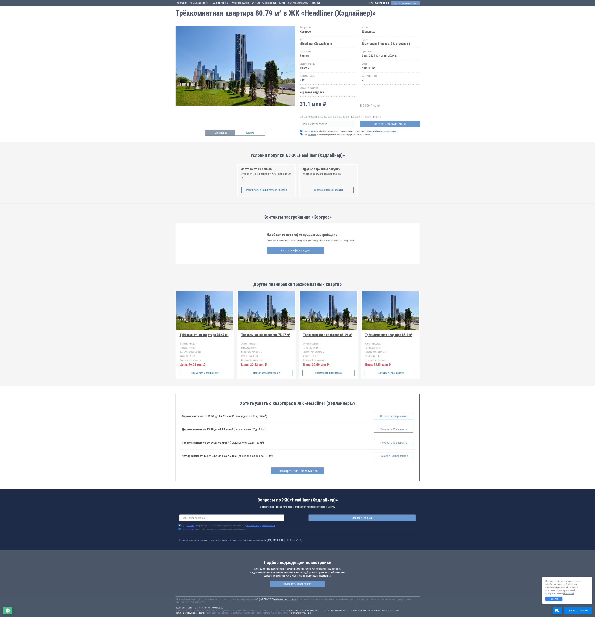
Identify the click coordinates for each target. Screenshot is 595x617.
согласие (312, 131)
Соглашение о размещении (330, 610)
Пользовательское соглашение (303, 610)
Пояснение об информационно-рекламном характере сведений (370, 610)
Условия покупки (240, 3)
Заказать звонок (362, 517)
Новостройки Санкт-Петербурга (189, 607)
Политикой (568, 593)
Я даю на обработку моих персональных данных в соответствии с (349, 131)
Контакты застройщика (264, 3)
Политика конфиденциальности (190, 613)
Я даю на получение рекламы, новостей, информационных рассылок (336, 134)
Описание (182, 3)
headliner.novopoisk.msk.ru (285, 599)
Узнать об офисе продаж (295, 250)
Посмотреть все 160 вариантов (297, 471)
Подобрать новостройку (297, 583)
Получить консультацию (389, 123)
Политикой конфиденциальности (381, 131)
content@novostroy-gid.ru (300, 613)
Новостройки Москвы (213, 607)
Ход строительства (298, 3)
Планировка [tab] (220, 132)
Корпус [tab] (250, 132)
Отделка (316, 3)
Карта (282, 3)
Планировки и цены (199, 3)
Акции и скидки (220, 3)
